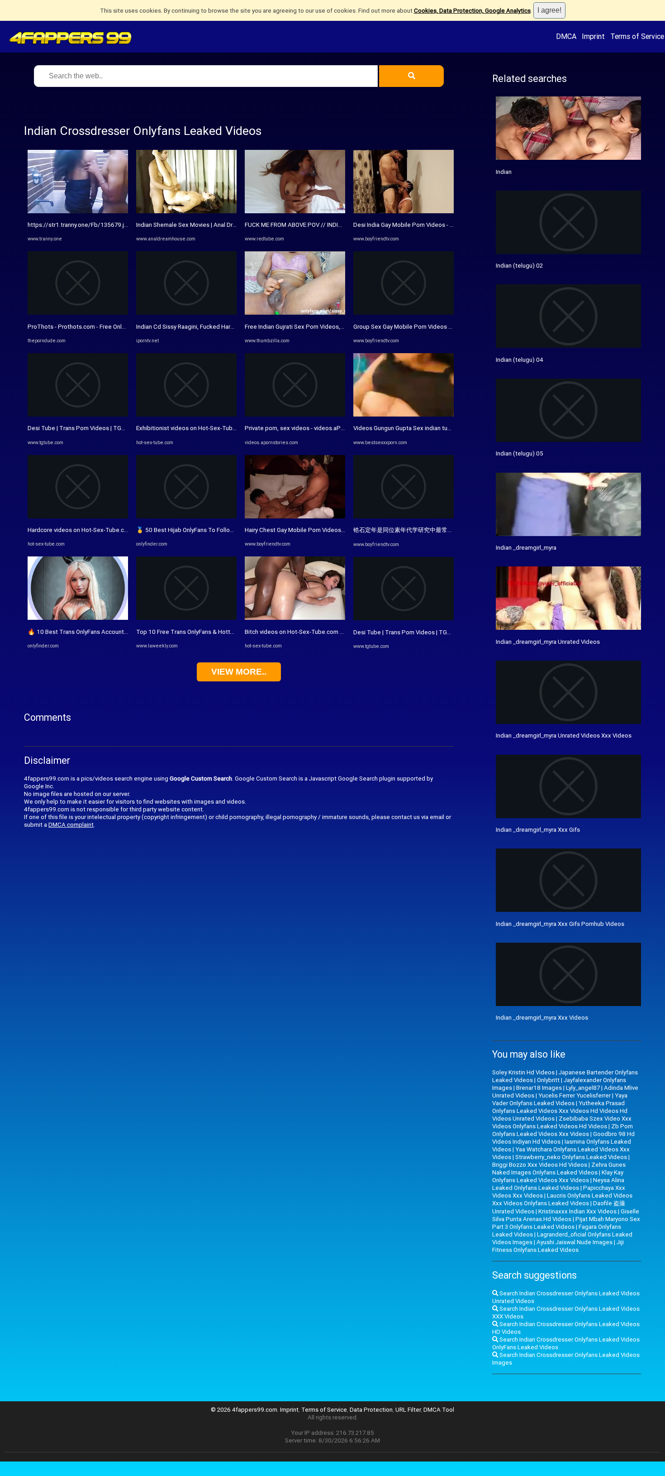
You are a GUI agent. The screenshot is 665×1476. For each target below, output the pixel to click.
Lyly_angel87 (583, 1088)
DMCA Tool (438, 1410)
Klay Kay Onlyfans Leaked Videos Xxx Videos (557, 1176)
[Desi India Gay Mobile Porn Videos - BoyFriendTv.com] (403, 211)
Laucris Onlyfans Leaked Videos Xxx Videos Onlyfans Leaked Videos (562, 1199)
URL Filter (408, 1410)
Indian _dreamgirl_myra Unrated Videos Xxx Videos (564, 735)
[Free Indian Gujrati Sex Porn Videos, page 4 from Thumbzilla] (295, 312)
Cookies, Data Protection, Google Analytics (472, 10)
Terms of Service (637, 36)
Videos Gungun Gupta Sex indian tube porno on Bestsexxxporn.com (444, 428)
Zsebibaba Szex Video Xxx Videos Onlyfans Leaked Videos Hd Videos (562, 1122)
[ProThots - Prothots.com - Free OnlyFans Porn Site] (78, 312)
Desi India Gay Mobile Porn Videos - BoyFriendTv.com (424, 225)
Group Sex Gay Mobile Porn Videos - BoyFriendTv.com (425, 327)
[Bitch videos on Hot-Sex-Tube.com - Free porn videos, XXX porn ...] (295, 618)
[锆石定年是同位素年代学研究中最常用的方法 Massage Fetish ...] (403, 516)
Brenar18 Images (539, 1088)
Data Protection (371, 1410)
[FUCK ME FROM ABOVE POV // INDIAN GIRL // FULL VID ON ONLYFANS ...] (295, 211)
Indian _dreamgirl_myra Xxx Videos (542, 1017)
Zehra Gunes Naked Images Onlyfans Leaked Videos (559, 1168)
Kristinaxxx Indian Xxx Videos (577, 1211)
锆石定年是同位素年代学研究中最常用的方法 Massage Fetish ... (437, 530)
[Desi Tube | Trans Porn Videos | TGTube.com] (78, 414)
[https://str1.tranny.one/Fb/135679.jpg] (78, 211)
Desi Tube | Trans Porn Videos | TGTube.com (88, 428)
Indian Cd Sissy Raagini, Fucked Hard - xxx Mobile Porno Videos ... (223, 327)
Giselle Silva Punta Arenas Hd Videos (565, 1215)
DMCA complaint (71, 825)
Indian (504, 172)
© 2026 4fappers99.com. (245, 1410)
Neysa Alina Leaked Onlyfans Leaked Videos (558, 1184)
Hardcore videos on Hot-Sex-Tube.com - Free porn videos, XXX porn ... (121, 530)
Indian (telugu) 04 (519, 360)
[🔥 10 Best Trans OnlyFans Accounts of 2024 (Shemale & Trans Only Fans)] (78, 618)
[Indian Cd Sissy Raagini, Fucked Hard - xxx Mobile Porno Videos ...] (186, 312)
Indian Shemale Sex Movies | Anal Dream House (199, 225)
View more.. (238, 671)
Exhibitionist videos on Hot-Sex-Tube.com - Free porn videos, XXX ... (227, 428)
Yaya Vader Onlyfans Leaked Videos (559, 1099)
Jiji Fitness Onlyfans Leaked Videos (558, 1246)
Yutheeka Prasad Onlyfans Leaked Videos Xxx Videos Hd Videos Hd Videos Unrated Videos (559, 1110)
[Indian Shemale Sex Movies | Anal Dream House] (186, 211)
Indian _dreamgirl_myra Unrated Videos (548, 642)
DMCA (566, 36)
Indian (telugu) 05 (519, 453)
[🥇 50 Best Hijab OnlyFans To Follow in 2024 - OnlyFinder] (186, 516)
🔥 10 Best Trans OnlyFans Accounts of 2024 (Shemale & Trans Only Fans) (128, 632)
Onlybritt (548, 1080)
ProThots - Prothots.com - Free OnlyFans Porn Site (95, 327)
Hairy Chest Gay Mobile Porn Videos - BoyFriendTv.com (318, 530)
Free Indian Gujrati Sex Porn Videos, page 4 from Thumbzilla (325, 327)
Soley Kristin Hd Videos (523, 1072)
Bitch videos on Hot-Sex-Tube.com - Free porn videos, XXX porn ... (333, 632)
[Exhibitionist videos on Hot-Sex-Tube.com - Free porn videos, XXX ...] (186, 414)
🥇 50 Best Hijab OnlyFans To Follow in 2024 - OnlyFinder (212, 530)
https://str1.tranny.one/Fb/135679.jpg (79, 225)
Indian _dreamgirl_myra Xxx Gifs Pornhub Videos (560, 924)
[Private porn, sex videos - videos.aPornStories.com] (295, 414)
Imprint (593, 36)
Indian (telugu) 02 (519, 265)
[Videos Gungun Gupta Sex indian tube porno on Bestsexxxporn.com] (403, 414)
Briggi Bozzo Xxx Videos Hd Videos (539, 1165)
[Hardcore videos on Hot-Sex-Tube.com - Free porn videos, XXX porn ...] (78, 516)
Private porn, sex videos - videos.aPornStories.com (313, 428)
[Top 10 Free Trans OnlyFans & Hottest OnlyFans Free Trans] (186, 618)
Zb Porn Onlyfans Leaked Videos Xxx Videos (562, 1130)
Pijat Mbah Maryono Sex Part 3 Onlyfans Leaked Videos (566, 1223)
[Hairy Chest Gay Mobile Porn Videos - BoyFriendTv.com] (295, 516)
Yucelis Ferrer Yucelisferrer (574, 1095)
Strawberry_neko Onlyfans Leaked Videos (571, 1157)
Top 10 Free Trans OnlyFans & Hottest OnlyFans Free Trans (215, 632)
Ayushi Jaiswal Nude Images (575, 1242)
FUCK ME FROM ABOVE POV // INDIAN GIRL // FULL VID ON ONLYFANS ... (340, 225)
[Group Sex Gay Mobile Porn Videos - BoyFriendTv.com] (403, 312)
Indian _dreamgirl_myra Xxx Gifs (538, 830)
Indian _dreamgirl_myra (526, 547)
